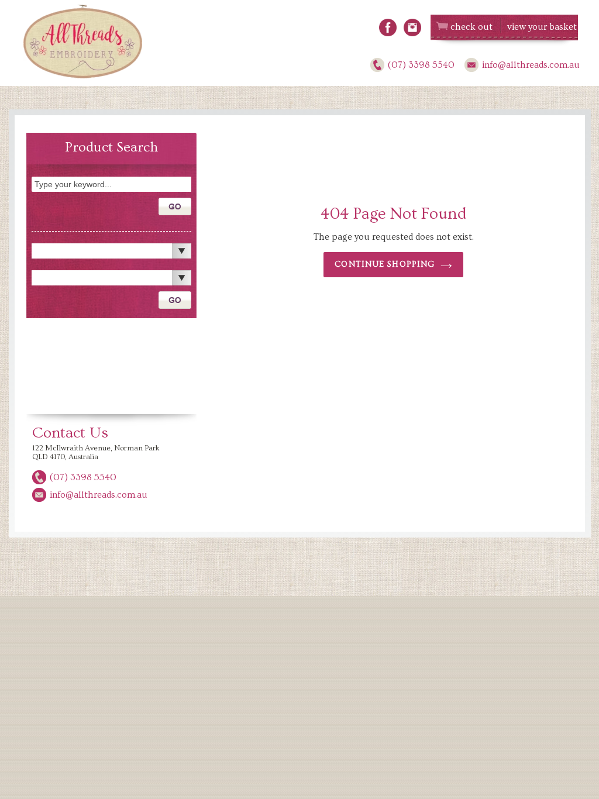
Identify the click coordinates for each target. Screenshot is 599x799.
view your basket (542, 27)
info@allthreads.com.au (531, 65)
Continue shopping (385, 264)
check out (471, 27)
